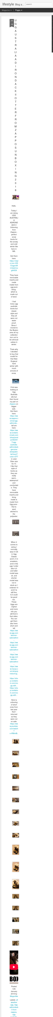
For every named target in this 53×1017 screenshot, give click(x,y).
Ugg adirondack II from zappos (14, 1008)
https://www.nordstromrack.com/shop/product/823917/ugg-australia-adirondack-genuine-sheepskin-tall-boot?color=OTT (14, 443)
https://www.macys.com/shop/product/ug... (14, 671)
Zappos (13, 404)
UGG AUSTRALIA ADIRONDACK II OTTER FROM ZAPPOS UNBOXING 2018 (16, 105)
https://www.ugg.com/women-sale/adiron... (14, 635)
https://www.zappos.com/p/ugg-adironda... (14, 419)
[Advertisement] (31, 57)
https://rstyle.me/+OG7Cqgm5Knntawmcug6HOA (14, 266)
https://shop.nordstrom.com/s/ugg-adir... (14, 682)
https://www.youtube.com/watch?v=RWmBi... (14, 729)
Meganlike (14, 996)
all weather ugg (14, 1002)
